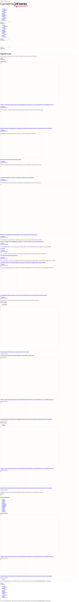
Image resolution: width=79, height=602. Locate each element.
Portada (3, 508)
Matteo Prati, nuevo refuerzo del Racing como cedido (10, 159)
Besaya (3, 13)
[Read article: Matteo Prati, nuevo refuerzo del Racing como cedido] (39, 146)
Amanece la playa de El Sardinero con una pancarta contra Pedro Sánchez (14, 351)
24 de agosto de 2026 (3, 251)
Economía (3, 32)
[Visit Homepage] (14, 7)
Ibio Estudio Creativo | (41, 581)
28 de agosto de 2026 (3, 107)
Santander (3, 10)
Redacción (3, 106)
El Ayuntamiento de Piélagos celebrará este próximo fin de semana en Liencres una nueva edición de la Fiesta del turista (23, 295)
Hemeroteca (4, 20)
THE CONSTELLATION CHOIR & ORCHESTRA (9, 255)
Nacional (3, 14)
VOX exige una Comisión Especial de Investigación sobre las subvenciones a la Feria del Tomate (19, 234)
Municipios (5, 9)
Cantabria (3, 25)
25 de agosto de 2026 (3, 237)
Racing (5, 12)
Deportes (3, 11)
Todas (3, 424)
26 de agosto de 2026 (3, 162)
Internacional (4, 15)
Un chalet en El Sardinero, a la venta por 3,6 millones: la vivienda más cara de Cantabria (17, 177)
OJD (49, 581)
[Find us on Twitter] (0, 495)
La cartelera (2, 248)
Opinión (3, 19)
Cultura (3, 16)
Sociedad (3, 18)
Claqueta (3, 243)
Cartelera (5, 17)
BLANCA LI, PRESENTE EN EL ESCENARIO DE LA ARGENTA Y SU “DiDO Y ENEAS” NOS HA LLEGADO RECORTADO (22, 241)
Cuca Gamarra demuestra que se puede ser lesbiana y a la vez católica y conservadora (17, 355)
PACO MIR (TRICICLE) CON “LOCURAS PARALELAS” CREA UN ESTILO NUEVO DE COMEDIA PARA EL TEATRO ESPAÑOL (23, 262)
